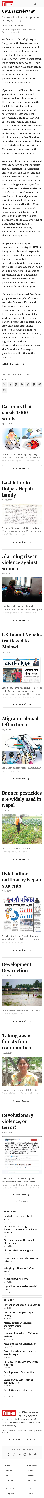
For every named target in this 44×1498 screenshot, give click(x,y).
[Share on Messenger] (16, 384)
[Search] (35, 4)
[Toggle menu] (40, 4)
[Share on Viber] (39, 384)
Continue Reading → (22, 468)
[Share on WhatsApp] (27, 384)
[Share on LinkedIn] (22, 384)
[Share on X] (4, 384)
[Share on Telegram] (33, 384)
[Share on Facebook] (10, 384)
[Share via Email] (4, 390)
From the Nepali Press (12, 25)
